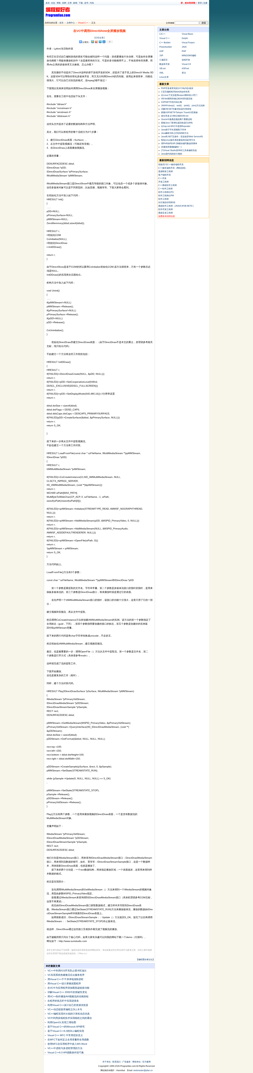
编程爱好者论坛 (145, 959)
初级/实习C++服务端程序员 (170, 164)
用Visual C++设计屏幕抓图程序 (64, 983)
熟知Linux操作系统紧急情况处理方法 (178, 140)
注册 (205, 3)
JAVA (184, 47)
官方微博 (146, 1062)
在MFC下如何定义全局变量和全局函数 (68, 1039)
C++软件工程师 (165, 188)
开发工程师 (163, 182)
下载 (81, 3)
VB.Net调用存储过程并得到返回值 (176, 98)
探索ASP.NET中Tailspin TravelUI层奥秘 (179, 112)
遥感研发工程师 (165, 171)
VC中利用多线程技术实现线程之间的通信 (70, 1018)
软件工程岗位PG (166, 192)
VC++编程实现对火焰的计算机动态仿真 (69, 1013)
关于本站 (106, 1062)
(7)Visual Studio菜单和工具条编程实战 (179, 150)
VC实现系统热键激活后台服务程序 (66, 974)
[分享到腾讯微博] (100, 41)
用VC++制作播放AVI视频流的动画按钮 (68, 996)
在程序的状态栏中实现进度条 (63, 1000)
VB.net (162, 68)
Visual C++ (83, 23)
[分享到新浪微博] (96, 41)
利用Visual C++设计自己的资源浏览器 (68, 1005)
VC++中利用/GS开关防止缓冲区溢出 (67, 970)
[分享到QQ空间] (92, 41)
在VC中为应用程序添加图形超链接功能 (68, 987)
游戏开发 (186, 60)
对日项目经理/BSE (166, 202)
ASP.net (185, 68)
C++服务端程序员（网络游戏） (172, 168)
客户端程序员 (164, 175)
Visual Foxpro (188, 42)
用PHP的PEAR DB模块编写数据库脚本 (179, 143)
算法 (184, 73)
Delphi (185, 38)
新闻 (75, 3)
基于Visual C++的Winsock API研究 (66, 1026)
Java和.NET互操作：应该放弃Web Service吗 (182, 136)
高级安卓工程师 (165, 213)
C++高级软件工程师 (167, 185)
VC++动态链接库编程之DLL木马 (65, 1009)
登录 (200, 3)
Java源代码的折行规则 (171, 154)
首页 (48, 3)
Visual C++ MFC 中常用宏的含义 (65, 1035)
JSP (161, 55)
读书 (86, 3)
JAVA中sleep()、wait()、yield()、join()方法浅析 (183, 105)
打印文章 (99, 38)
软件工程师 (163, 199)
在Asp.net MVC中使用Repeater (175, 126)
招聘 (64, 3)
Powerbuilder (165, 47)
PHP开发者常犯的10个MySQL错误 (177, 88)
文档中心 (71, 23)
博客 (59, 3)
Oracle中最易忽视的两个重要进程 (176, 119)
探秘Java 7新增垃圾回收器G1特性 (177, 123)
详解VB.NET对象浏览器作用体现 (176, 109)
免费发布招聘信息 (166, 216)
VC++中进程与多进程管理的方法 (65, 1048)
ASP (161, 51)
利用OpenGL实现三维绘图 (62, 1022)
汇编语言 (163, 60)
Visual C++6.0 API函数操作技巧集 (66, 1052)
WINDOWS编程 (189, 55)
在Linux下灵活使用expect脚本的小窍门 (179, 95)
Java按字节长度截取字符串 (173, 129)
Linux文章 (164, 77)
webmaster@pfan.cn (143, 1070)
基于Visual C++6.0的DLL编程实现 (66, 1031)
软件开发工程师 (165, 209)
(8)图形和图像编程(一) (171, 147)
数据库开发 (164, 64)
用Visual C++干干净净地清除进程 (65, 979)
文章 (70, 3)
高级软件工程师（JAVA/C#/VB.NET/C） (176, 206)
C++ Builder (165, 42)
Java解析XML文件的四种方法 (174, 133)
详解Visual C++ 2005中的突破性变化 (67, 992)
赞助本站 (136, 1062)
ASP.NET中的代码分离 (171, 102)
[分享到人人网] (104, 41)
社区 (53, 3)
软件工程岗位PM (166, 195)
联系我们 (116, 1062)
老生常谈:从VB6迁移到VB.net (174, 116)
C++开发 (162, 178)
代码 (92, 3)
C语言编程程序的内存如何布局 (175, 92)
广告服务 (126, 1062)
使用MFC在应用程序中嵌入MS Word (67, 1043)
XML (161, 73)
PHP (184, 51)
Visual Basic (187, 34)
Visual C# (186, 64)
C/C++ (162, 34)
